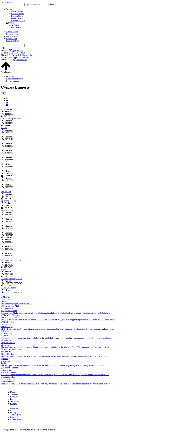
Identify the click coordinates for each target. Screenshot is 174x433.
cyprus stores (6, 2)
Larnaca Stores (17, 16)
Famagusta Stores (18, 20)
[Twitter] (7, 100)
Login (16, 25)
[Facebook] (6, 98)
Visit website (17, 50)
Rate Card (14, 397)
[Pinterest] (7, 105)
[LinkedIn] (7, 103)
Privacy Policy (16, 412)
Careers (13, 410)
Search (52, 5)
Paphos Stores (17, 18)
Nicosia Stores (17, 11)
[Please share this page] (3, 93)
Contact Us (14, 417)
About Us (14, 408)
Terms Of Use (16, 415)
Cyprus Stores (16, 419)
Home (12, 392)
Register (17, 27)
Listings (13, 404)
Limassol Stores (17, 14)
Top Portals (14, 401)
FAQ (12, 399)
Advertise (14, 394)
